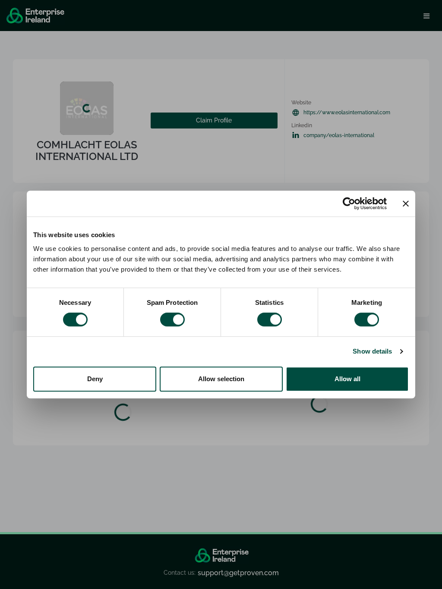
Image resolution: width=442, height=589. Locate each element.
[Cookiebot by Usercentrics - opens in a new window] (349, 203)
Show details (372, 351)
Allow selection (221, 378)
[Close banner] (406, 204)
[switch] (172, 319)
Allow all (347, 378)
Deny (95, 378)
